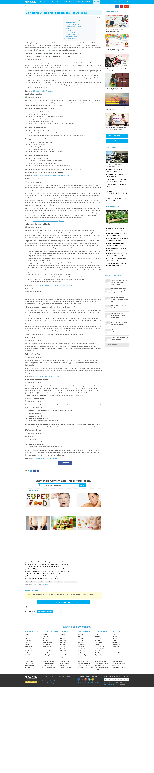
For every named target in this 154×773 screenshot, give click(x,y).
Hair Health (80, 646)
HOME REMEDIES (83, 631)
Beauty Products (64, 665)
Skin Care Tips (81, 651)
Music (114, 634)
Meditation (80, 638)
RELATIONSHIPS (101, 631)
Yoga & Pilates (64, 659)
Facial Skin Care (82, 648)
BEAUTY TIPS (65, 631)
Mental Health (29, 661)
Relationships (86, 1)
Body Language (99, 646)
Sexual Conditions (47, 651)
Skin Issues (73, 581)
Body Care (41, 581)
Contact (97, 682)
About (79, 682)
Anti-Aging (63, 640)
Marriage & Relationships (102, 665)
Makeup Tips (63, 655)
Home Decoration (117, 659)
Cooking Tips (116, 642)
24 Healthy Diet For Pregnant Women (45, 91)
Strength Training (30, 667)
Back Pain (80, 640)
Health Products (46, 646)
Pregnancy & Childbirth (83, 663)
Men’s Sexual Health (48, 663)
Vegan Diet (80, 644)
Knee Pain (80, 642)
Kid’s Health (28, 644)
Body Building (29, 657)
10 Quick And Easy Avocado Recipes (45, 458)
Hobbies (114, 638)
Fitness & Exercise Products (85, 667)
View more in (112, 345)
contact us (94, 596)
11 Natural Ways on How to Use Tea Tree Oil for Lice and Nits (45, 569)
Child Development (100, 653)
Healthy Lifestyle (99, 648)
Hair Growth (63, 653)
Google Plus (54, 683)
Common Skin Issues (48, 659)
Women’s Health (29, 663)
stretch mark (47, 50)
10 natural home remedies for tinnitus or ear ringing (42, 576)
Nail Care (80, 634)
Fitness (27, 634)
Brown (46, 584)
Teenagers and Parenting (102, 663)
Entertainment (116, 648)
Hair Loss (62, 644)
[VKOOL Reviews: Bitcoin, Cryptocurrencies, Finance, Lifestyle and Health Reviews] (31, 1)
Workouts (62, 634)
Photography (116, 646)
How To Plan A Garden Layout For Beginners (115, 225)
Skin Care (67, 581)
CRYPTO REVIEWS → (115, 136)
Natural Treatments (82, 661)
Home (26, 5)
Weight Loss (63, 657)
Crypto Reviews (43, 1)
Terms (105, 684)
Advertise (84, 682)
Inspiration (98, 636)
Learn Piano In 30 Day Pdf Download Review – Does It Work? (119, 299)
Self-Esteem (98, 640)
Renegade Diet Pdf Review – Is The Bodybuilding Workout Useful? (47, 564)
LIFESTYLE (116, 631)
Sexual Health (46, 648)
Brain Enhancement (48, 657)
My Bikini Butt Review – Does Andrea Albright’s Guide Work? (45, 573)
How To (78, 1)
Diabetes (44, 634)
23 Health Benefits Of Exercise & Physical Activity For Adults (52, 175)
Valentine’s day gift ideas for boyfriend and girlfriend (42, 566)
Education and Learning (119, 667)
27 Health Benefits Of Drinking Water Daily (46, 376)
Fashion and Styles (65, 667)
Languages (98, 638)
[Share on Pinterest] (121, 6)
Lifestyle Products (117, 655)
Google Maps (53, 681)
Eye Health (28, 640)
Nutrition (79, 636)
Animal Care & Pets (117, 665)
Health (52, 1)
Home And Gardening (118, 663)
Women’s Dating (99, 651)
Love (96, 634)
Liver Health (28, 648)
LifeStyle (96, 1)
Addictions (45, 636)
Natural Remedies (58, 581)
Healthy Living (81, 653)
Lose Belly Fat (46, 644)
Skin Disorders (46, 640)
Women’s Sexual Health (49, 665)
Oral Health (28, 642)
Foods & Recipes (65, 661)
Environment (116, 644)
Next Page (65, 463)
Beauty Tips (34, 581)
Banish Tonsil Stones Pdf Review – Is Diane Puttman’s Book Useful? (48, 571)
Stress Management (100, 661)
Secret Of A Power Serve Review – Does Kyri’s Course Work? (120, 291)
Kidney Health (29, 659)
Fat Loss (62, 638)
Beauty (59, 1)
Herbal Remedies (82, 657)
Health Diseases (47, 642)
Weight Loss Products (83, 665)
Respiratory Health (47, 655)
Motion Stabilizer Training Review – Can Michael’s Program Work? (119, 282)
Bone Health (28, 646)
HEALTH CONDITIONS (50, 631)
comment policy (49, 596)
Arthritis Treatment (47, 653)
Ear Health (28, 638)
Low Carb (27, 636)
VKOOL (57, 676)
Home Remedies (69, 1)
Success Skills (116, 653)
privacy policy (111, 684)
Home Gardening (117, 657)
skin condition (78, 43)
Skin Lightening (81, 655)
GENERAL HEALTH (31, 631)
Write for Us (91, 682)
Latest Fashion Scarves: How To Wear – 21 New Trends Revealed (118, 316)
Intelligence (115, 640)
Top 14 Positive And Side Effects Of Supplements (48, 221)
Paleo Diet (63, 651)
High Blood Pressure (48, 661)
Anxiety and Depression (49, 667)
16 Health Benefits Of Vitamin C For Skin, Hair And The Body (52, 285)
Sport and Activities (117, 661)
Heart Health (28, 651)
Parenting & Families (101, 659)
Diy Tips (114, 636)
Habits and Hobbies (100, 657)
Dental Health (29, 655)
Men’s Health (28, 653)
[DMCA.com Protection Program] (31, 681)
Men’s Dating (98, 642)
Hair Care (62, 636)
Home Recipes (116, 651)
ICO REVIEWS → (113, 141)
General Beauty (49, 581)
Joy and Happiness (100, 655)
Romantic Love (99, 644)
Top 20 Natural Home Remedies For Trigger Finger (42, 578)
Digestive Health (29, 665)
